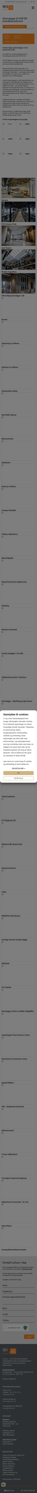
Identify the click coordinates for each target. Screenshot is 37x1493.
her (27, 764)
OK (18, 773)
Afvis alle (18, 778)
